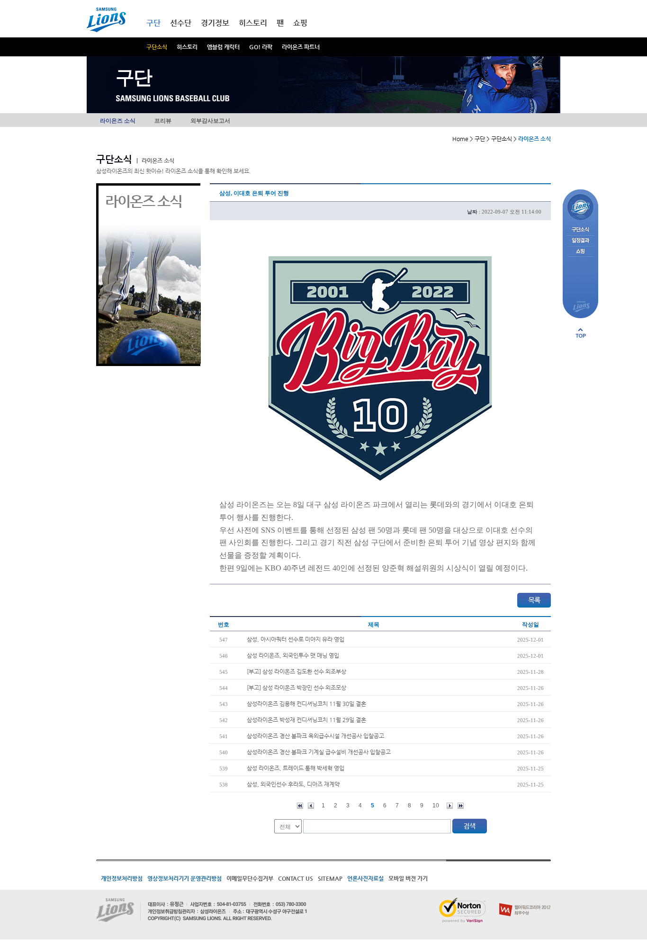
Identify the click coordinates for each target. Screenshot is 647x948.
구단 (153, 22)
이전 (311, 805)
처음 (300, 805)
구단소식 (156, 47)
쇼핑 (300, 22)
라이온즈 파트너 (301, 47)
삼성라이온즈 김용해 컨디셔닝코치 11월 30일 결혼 (306, 703)
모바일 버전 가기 (408, 878)
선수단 (180, 22)
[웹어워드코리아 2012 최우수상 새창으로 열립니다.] (525, 901)
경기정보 (215, 22)
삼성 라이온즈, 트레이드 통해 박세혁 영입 (295, 768)
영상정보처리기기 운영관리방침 (184, 878)
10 (435, 805)
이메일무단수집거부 (249, 878)
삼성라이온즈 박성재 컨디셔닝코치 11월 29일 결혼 (306, 719)
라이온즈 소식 (117, 120)
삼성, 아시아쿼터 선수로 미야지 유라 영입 (295, 639)
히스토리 (187, 47)
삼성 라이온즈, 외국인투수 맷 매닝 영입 (293, 655)
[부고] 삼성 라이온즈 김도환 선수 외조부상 (296, 671)
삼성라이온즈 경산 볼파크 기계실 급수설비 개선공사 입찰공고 (319, 752)
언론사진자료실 (365, 878)
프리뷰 (162, 120)
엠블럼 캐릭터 (223, 47)
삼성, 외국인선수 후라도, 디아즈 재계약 (293, 784)
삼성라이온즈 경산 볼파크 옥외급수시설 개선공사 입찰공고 (315, 736)
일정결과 (580, 240)
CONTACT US (295, 878)
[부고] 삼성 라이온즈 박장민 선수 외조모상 (296, 687)
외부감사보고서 (210, 120)
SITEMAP (330, 878)
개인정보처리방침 (122, 878)
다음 (449, 805)
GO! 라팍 (260, 47)
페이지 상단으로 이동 (580, 333)
